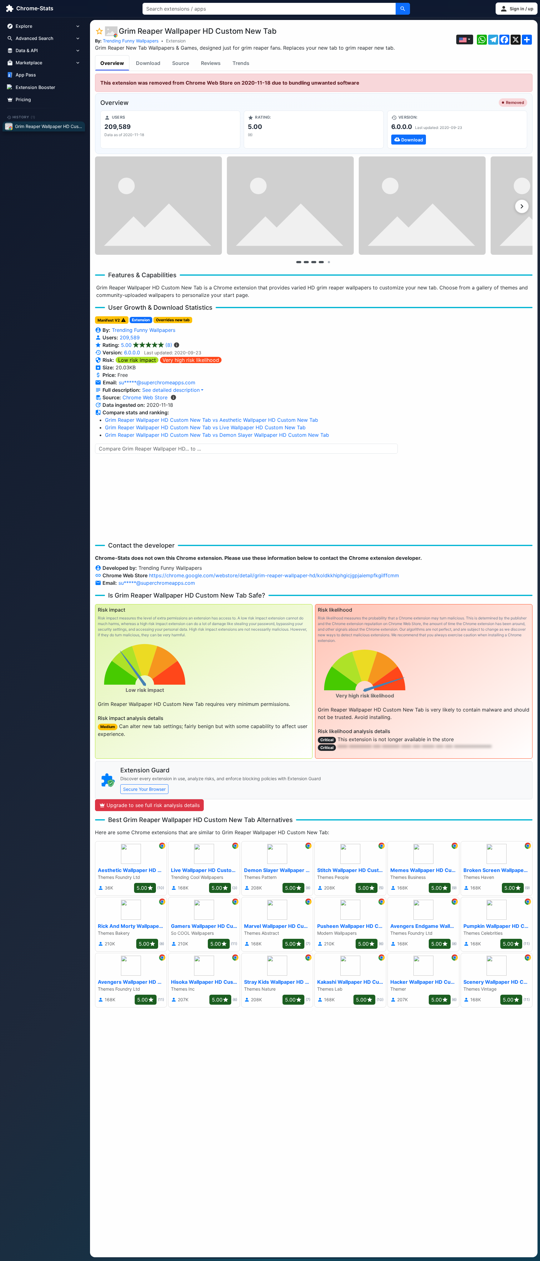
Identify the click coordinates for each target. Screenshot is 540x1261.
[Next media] (522, 206)
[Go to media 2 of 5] (306, 262)
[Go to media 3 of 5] (314, 262)
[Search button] (403, 9)
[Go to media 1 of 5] (298, 262)
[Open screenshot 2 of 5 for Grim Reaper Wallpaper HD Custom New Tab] (290, 205)
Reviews (211, 63)
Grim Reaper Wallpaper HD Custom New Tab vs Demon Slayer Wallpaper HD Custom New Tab (217, 435)
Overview (112, 63)
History (24, 117)
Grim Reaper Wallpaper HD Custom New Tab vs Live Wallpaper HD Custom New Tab (205, 427)
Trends (240, 63)
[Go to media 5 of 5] (328, 262)
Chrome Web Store (145, 397)
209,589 (130, 337)
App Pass (26, 75)
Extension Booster (35, 87)
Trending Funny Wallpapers (130, 40)
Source (180, 63)
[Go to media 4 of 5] (321, 262)
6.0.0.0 (132, 352)
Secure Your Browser (144, 789)
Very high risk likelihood (190, 360)
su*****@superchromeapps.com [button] (157, 382)
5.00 (146, 345)
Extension (176, 40)
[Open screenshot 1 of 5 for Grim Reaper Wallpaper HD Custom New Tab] (158, 205)
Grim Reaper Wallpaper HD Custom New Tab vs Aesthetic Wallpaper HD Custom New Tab (211, 420)
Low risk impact (137, 360)
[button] (517, 8)
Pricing (23, 99)
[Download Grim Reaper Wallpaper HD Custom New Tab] (457, 129)
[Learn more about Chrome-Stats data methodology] (173, 397)
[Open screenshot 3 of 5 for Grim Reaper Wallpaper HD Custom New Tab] (422, 205)
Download (148, 63)
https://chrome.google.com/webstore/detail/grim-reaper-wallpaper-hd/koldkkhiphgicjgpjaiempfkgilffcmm (274, 575)
